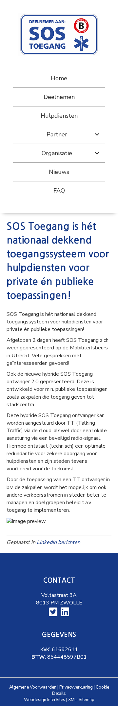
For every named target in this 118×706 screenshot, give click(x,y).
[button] (97, 134)
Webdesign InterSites (44, 700)
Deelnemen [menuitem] (59, 97)
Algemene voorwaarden (32, 687)
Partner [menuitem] (57, 134)
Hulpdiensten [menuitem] (59, 116)
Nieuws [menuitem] (59, 172)
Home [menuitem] (59, 78)
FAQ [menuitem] (59, 191)
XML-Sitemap (81, 700)
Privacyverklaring (76, 687)
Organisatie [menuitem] (57, 153)
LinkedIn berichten (58, 542)
